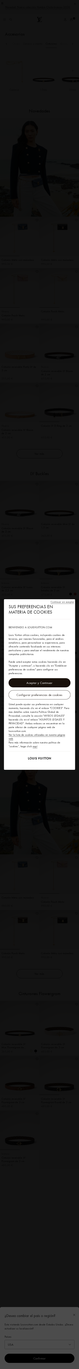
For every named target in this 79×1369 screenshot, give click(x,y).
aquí (35, 746)
